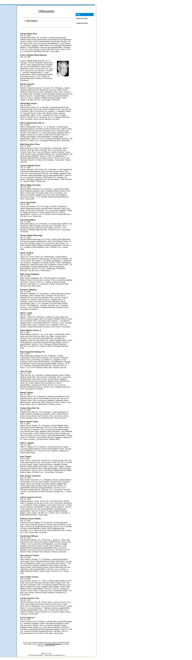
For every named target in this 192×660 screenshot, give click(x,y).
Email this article (82, 18)
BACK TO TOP (46, 653)
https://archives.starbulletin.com (55, 655)
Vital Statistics (32, 20)
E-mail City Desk (82, 23)
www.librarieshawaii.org (53, 644)
